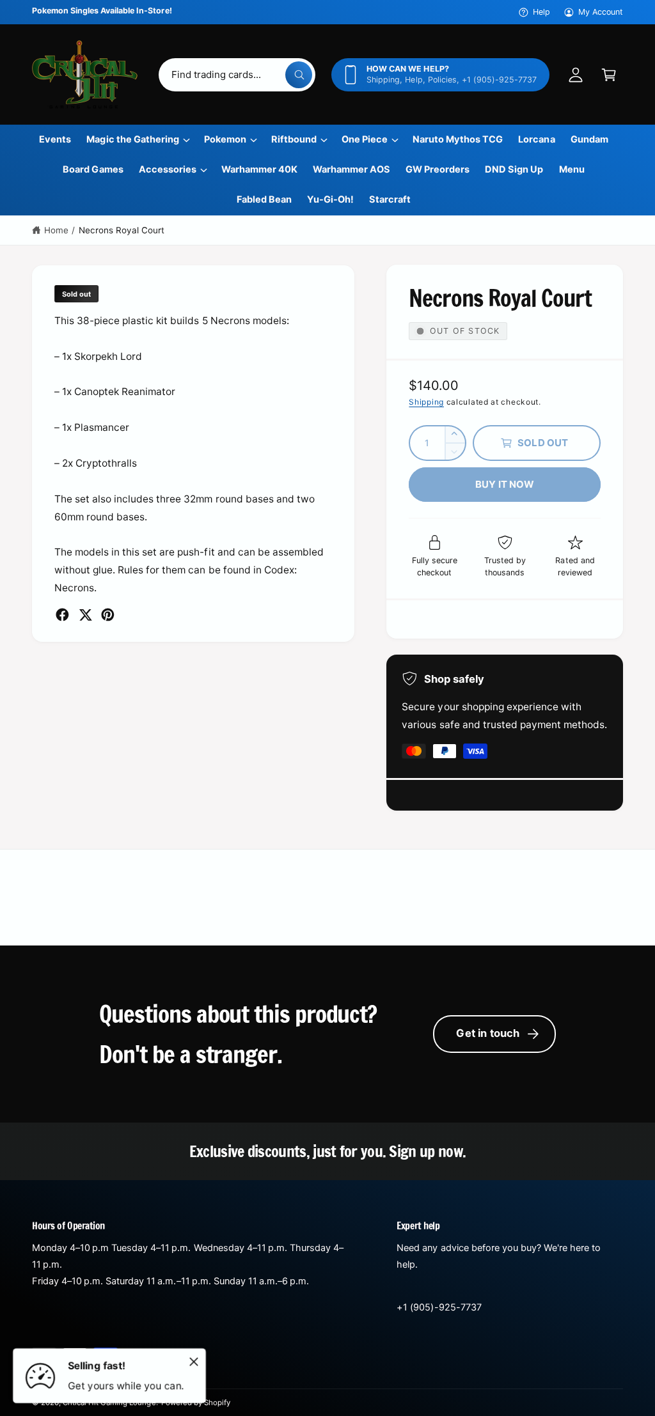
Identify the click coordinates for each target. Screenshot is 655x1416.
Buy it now (505, 484)
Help (541, 12)
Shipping (426, 402)
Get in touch (487, 1033)
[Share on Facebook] (62, 615)
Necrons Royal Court (121, 230)
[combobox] (237, 74)
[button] (609, 74)
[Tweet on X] (85, 615)
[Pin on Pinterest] (108, 615)
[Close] (194, 1361)
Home (56, 230)
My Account (600, 12)
